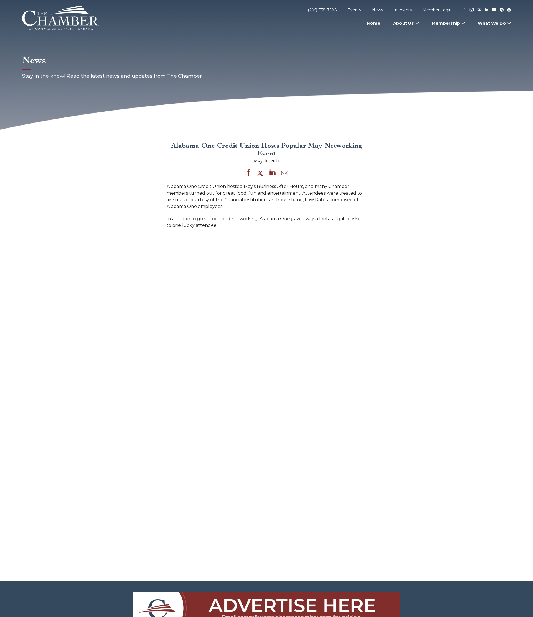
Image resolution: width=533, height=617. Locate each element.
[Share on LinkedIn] (272, 173)
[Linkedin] (487, 9)
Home (373, 23)
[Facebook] (464, 9)
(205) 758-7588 (322, 9)
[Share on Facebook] (248, 173)
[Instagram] (472, 9)
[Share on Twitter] (261, 173)
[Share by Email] (285, 174)
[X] (479, 9)
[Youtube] (494, 9)
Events (354, 9)
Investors (403, 9)
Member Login (437, 9)
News (377, 9)
